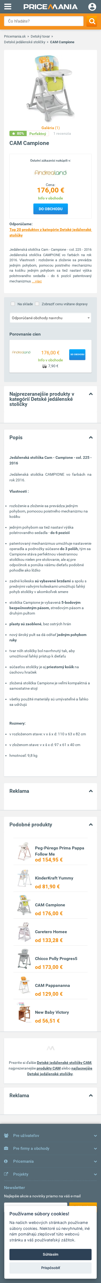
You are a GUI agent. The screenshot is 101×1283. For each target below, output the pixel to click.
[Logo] (50, 172)
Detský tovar (40, 36)
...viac (37, 281)
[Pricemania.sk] (50, 6)
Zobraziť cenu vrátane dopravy (65, 304)
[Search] (91, 21)
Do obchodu (50, 209)
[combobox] (50, 317)
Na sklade (25, 304)
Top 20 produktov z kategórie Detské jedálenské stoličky (50, 232)
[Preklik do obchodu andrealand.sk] (21, 352)
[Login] (92, 7)
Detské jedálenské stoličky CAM (64, 1062)
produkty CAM (49, 1068)
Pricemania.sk (15, 36)
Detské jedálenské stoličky (24, 42)
